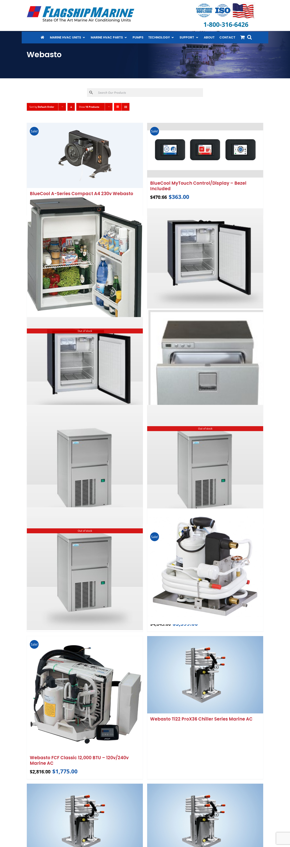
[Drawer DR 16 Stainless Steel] (205, 365)
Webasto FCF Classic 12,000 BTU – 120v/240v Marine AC (79, 761)
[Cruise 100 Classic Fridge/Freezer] (85, 264)
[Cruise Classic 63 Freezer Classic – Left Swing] (205, 258)
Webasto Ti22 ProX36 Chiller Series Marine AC (201, 719)
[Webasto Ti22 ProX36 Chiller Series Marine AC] (205, 674)
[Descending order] (71, 107)
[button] (249, 37)
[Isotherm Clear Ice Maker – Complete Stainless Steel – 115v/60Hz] (85, 466)
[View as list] (125, 107)
